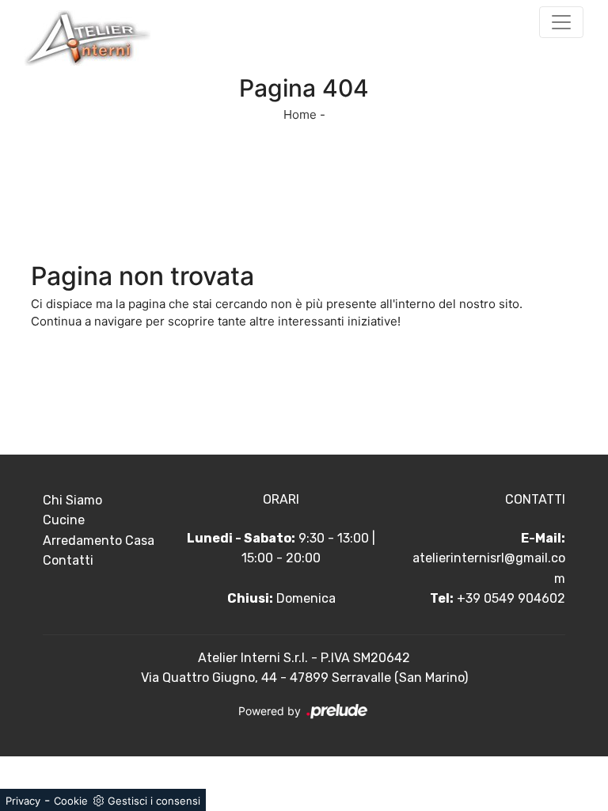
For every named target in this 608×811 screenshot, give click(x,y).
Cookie (71, 800)
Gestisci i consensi (154, 800)
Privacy (23, 800)
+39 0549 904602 (511, 598)
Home (300, 114)
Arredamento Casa (98, 540)
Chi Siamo (72, 500)
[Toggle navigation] (561, 22)
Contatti (68, 560)
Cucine (64, 519)
